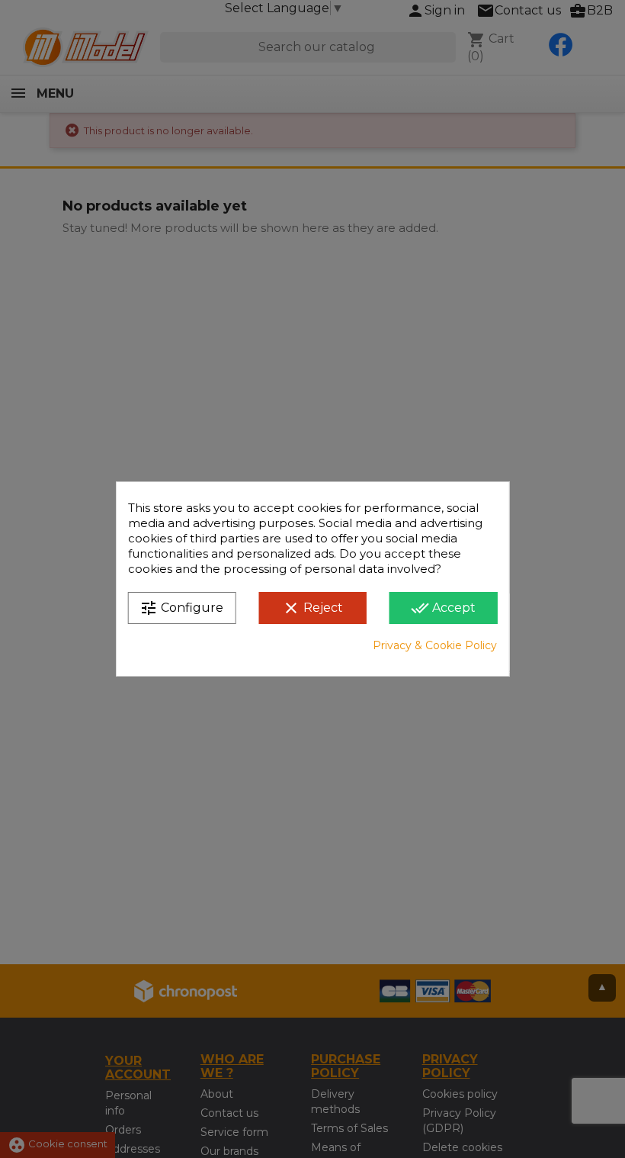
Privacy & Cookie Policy (435, 645)
